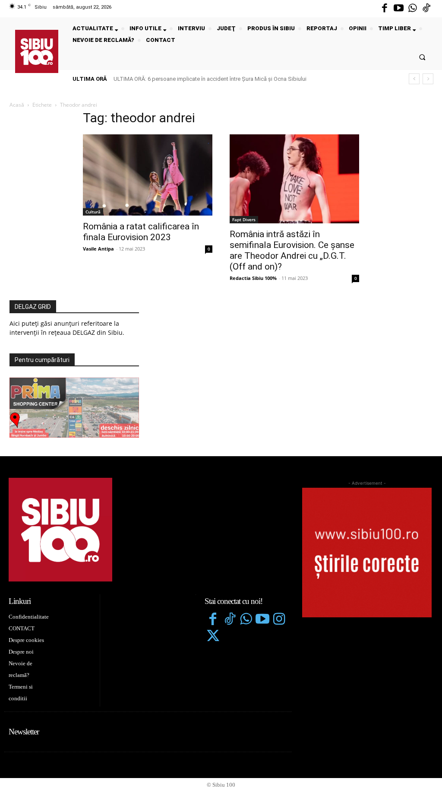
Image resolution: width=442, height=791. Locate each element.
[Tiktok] (426, 9)
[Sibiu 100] (36, 51)
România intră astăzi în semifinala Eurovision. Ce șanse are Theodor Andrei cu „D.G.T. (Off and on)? (292, 250)
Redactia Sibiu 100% (253, 278)
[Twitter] (213, 637)
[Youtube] (398, 9)
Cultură (93, 212)
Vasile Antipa (98, 248)
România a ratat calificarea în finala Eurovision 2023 (141, 231)
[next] (428, 78)
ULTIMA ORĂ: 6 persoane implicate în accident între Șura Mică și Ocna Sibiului (210, 79)
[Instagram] (279, 620)
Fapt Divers (244, 219)
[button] (422, 57)
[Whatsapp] (413, 9)
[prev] (414, 78)
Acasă (16, 104)
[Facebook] (384, 9)
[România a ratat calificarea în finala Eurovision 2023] (147, 175)
